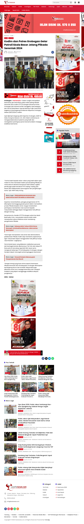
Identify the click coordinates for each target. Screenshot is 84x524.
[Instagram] (8, 509)
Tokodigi (47, 520)
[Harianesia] (9, 2)
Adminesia (10, 51)
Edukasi (45, 490)
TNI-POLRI (11, 38)
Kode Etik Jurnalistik (24, 515)
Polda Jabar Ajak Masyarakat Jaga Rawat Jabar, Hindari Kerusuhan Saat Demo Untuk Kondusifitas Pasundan (28, 378)
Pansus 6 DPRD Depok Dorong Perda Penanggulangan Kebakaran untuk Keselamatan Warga (69, 163)
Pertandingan (61, 497)
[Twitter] (46, 358)
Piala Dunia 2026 (62, 487)
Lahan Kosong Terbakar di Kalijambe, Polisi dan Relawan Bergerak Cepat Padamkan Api (45, 378)
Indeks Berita (23, 517)
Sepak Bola (60, 490)
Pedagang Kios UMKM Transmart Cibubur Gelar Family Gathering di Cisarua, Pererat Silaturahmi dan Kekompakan (70, 157)
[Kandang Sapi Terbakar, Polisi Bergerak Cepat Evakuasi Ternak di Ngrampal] (29, 387)
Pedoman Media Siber (39, 515)
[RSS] (17, 509)
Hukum (45, 495)
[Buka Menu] (79, 2)
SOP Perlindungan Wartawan (56, 515)
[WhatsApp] (52, 358)
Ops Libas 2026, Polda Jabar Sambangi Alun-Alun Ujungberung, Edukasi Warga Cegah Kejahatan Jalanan (11, 378)
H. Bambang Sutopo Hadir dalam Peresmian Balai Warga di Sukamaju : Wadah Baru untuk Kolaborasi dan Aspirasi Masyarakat (70, 151)
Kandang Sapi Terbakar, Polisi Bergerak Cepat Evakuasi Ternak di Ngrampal (28, 395)
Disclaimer (7, 517)
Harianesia (17, 100)
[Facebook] (43, 358)
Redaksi (14, 515)
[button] (71, 2)
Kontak (15, 517)
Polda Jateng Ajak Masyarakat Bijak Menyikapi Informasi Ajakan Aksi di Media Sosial (44, 395)
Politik (6, 38)
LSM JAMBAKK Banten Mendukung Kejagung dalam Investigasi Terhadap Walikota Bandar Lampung (69, 169)
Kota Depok (60, 492)
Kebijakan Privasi (72, 515)
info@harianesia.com (13, 501)
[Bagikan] (52, 52)
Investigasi (46, 497)
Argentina (60, 495)
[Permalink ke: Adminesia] (6, 52)
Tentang (6, 515)
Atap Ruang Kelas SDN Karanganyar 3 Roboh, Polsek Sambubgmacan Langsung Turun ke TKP (11, 395)
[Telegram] (49, 358)
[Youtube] (11, 509)
